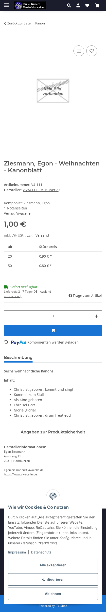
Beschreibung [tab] (18, 357)
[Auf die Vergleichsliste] (78, 50)
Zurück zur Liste (19, 23)
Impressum (17, 552)
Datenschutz (41, 552)
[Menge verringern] (9, 316)
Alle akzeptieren (53, 565)
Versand (42, 235)
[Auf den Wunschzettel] (91, 50)
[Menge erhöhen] (96, 316)
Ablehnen (53, 594)
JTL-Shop (61, 606)
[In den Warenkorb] (8, 38)
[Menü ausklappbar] (6, 3)
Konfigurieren (53, 579)
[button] (70, 5)
